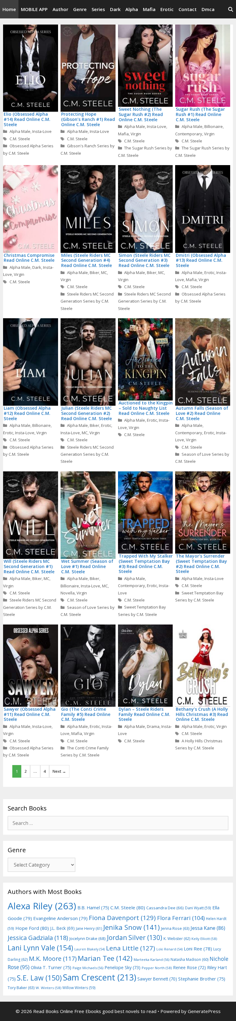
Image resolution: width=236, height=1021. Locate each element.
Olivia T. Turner (51, 967)
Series (98, 9)
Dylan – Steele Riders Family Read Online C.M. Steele (144, 714)
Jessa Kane (208, 928)
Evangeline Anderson (60, 918)
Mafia (149, 9)
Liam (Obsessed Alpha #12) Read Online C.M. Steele (27, 413)
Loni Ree (198, 949)
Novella (68, 593)
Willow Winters (79, 987)
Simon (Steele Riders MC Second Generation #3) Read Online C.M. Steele (145, 260)
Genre (80, 9)
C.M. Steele (20, 138)
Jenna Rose (175, 928)
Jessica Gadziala (38, 938)
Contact (188, 9)
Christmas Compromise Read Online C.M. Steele (29, 257)
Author (60, 9)
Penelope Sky (122, 967)
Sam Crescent (99, 977)
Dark (115, 9)
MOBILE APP (34, 9)
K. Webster (176, 938)
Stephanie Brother (201, 979)
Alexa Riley (42, 906)
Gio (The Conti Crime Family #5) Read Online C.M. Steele (85, 714)
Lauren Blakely (89, 949)
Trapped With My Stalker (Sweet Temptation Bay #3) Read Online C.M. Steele (146, 563)
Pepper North (157, 967)
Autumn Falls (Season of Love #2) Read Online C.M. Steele (202, 413)
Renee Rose (189, 967)
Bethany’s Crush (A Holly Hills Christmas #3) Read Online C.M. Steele (202, 714)
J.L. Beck (62, 928)
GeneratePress (204, 1011)
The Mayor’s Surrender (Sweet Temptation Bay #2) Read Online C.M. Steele (201, 563)
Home (9, 9)
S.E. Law (39, 978)
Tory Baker (21, 987)
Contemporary (188, 134)
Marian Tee (105, 958)
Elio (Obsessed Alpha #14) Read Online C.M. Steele (27, 119)
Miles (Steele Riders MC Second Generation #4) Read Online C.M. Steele (86, 260)
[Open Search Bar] (230, 9)
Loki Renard (169, 949)
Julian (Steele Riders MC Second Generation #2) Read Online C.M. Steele (86, 413)
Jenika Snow (131, 927)
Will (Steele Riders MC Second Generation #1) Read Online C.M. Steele (29, 566)
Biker (94, 272)
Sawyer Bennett (157, 979)
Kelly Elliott (204, 938)
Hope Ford (32, 928)
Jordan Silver (134, 937)
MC (104, 272)
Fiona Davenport (122, 917)
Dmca (208, 9)
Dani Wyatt (198, 907)
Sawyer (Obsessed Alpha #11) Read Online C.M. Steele (30, 714)
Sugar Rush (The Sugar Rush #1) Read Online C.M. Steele (200, 114)
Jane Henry (89, 928)
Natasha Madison (189, 959)
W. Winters (48, 987)
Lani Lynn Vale (40, 948)
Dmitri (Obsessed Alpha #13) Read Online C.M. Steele (201, 260)
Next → (59, 771)
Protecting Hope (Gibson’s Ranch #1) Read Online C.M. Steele (88, 119)
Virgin (136, 134)
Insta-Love (42, 131)
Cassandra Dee (165, 908)
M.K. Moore (53, 958)
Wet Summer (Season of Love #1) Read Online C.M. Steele (87, 566)
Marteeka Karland (151, 959)
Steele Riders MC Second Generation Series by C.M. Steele (87, 301)
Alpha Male (20, 131)
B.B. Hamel (93, 908)
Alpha (131, 9)
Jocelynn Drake (87, 938)
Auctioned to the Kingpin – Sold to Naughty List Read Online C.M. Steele (146, 408)
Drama (153, 726)
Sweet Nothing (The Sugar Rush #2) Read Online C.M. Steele (141, 114)
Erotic (167, 9)
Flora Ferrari (181, 918)
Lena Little (130, 948)
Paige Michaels (88, 967)
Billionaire (213, 126)
